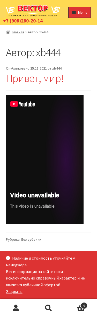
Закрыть (14, 291)
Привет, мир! (35, 78)
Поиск (48, 308)
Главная (18, 32)
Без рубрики (31, 239)
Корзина (75, 303)
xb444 (57, 68)
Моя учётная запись (16, 308)
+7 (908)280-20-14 (23, 21)
